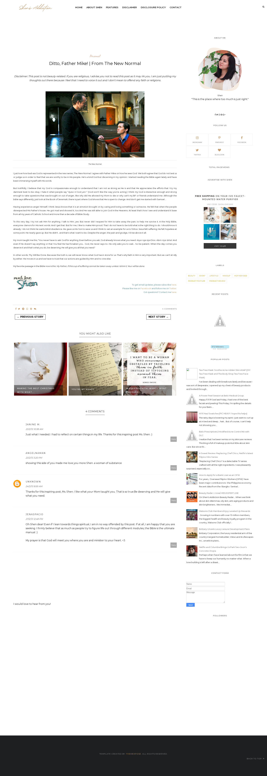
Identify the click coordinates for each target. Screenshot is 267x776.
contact (176, 7)
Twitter (172, 288)
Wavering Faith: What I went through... (103, 390)
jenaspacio (34, 514)
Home (79, 7)
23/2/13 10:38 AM (34, 429)
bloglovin (219, 155)
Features (112, 7)
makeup (226, 276)
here (174, 284)
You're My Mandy (39, 389)
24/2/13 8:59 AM (34, 486)
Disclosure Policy (153, 7)
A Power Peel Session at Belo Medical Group (221, 395)
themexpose (133, 754)
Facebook (146, 288)
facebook (241, 142)
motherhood (240, 276)
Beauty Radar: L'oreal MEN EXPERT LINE (219, 493)
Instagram (197, 142)
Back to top (254, 758)
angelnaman (36, 453)
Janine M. (33, 424)
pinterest (219, 142)
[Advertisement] (148, 19)
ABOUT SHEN (94, 7)
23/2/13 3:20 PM (34, 457)
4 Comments (169, 309)
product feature (196, 281)
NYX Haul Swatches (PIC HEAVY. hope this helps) (223, 413)
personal (95, 56)
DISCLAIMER (129, 7)
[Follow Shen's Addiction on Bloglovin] (220, 348)
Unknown (33, 481)
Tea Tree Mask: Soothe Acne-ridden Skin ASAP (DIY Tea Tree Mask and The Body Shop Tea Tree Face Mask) (224, 374)
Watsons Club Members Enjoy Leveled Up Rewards (224, 511)
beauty (191, 276)
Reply (173, 439)
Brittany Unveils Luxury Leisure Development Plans (224, 529)
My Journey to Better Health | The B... (158, 390)
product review (217, 281)
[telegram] (23, 309)
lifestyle (214, 276)
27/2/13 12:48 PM (34, 519)
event (202, 276)
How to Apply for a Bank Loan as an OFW (219, 475)
